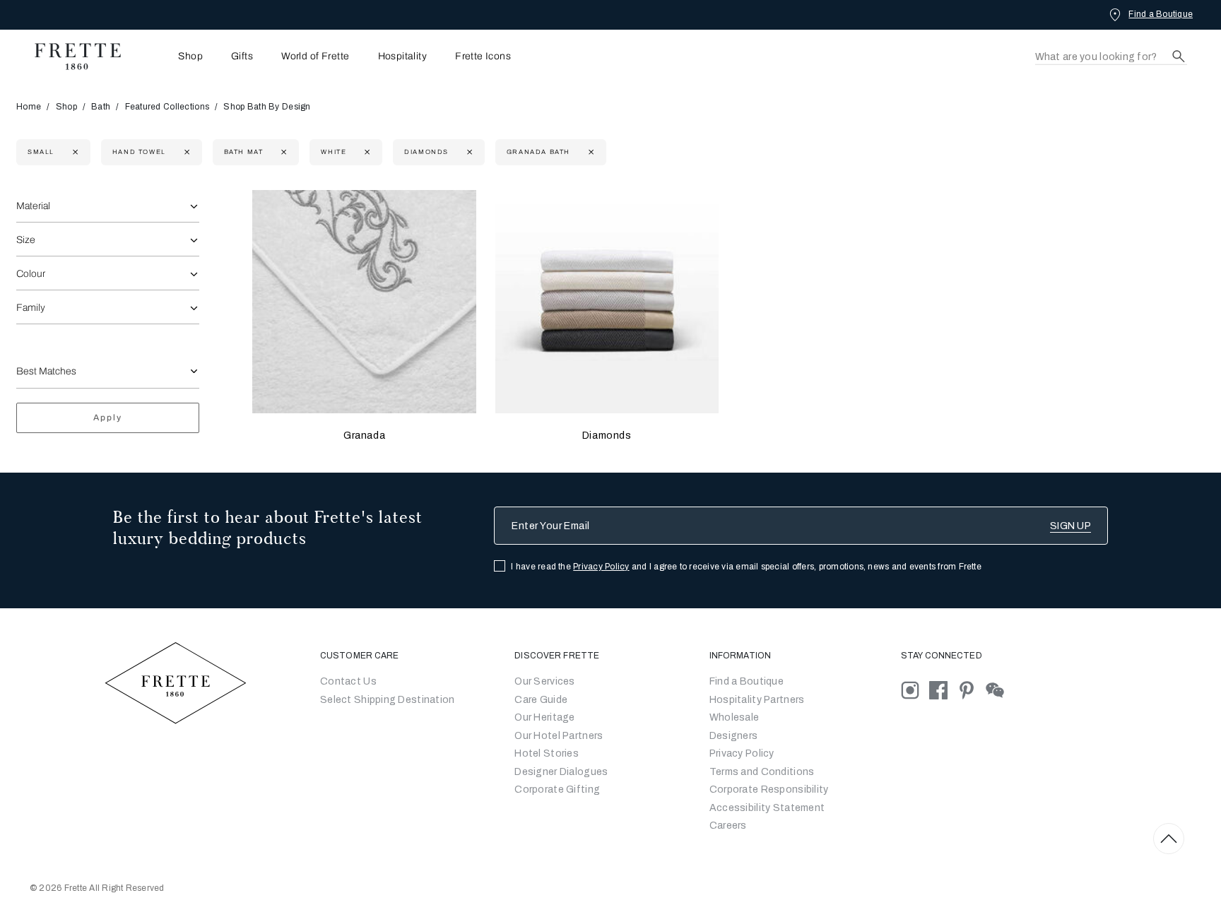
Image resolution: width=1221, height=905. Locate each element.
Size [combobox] (25, 240)
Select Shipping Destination (387, 699)
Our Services (544, 681)
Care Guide (540, 699)
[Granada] (364, 301)
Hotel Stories (546, 753)
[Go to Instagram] (915, 690)
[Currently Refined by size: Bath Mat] (282, 152)
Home (28, 107)
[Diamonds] (607, 301)
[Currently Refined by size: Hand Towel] (185, 152)
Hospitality (402, 56)
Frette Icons (483, 56)
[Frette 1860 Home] (70, 56)
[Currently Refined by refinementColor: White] (365, 152)
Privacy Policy (601, 567)
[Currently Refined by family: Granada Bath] (589, 152)
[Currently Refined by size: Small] (73, 152)
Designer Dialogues (561, 772)
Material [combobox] (33, 206)
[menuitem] (171, 56)
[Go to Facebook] (943, 690)
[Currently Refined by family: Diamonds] (468, 152)
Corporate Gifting (557, 789)
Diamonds (607, 435)
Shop (66, 107)
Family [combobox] (30, 307)
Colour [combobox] (30, 273)
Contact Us (348, 681)
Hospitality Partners (757, 699)
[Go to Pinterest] (971, 690)
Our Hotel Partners (558, 735)
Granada (364, 435)
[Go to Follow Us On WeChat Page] (999, 690)
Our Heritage (544, 717)
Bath (100, 107)
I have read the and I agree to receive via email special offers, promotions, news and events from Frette (746, 567)
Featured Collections (167, 107)
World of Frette (315, 56)
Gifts (242, 56)
